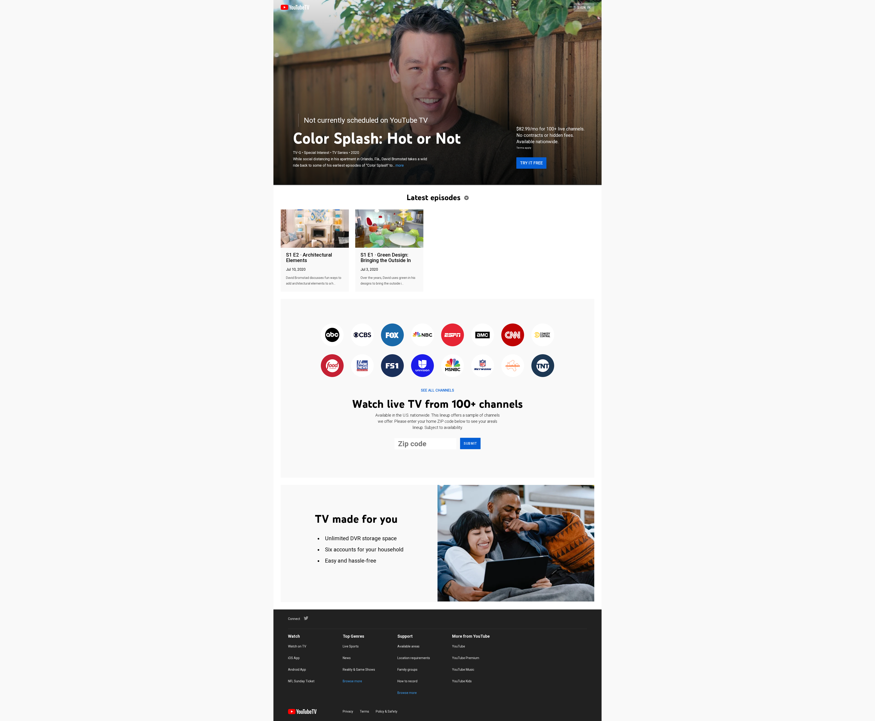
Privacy (348, 711)
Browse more (352, 681)
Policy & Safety (386, 711)
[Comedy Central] (543, 335)
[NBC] (422, 335)
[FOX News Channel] (362, 366)
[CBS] (362, 335)
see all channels (437, 390)
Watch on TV (297, 646)
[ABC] (332, 335)
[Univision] (422, 366)
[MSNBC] (453, 366)
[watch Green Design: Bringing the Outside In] (389, 228)
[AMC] (483, 335)
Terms (364, 711)
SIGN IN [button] (584, 7)
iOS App (294, 658)
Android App (297, 669)
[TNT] (543, 366)
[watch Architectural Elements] (315, 228)
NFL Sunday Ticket (301, 681)
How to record (407, 681)
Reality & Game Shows (359, 669)
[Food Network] (332, 366)
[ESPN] (453, 335)
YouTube (458, 646)
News (347, 658)
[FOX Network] (392, 335)
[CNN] (513, 335)
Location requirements (413, 658)
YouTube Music (463, 669)
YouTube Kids (462, 681)
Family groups (407, 669)
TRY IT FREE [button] (531, 163)
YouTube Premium (465, 658)
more (400, 165)
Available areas (408, 646)
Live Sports (351, 646)
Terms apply (523, 147)
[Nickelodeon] (513, 366)
